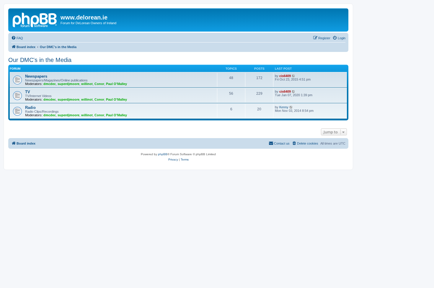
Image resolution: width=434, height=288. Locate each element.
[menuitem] (17, 38)
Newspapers (36, 76)
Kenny (283, 107)
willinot (87, 84)
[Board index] (35, 19)
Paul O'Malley (116, 84)
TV (27, 92)
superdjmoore (68, 84)
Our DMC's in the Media (39, 60)
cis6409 (285, 76)
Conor (99, 84)
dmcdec (49, 84)
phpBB (162, 154)
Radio (30, 107)
